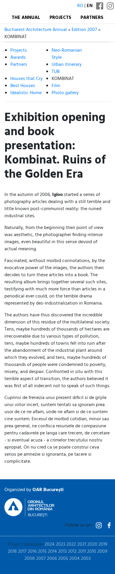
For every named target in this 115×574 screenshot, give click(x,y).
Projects (60, 18)
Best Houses (22, 86)
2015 (42, 551)
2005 (63, 558)
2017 (22, 551)
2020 (92, 544)
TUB (56, 72)
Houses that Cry (26, 79)
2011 (82, 551)
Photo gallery (65, 93)
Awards (18, 57)
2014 (52, 551)
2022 (71, 544)
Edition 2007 (84, 30)
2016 (32, 551)
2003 (86, 558)
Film (56, 86)
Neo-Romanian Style (67, 54)
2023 (60, 544)
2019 (102, 544)
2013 (62, 551)
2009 (102, 551)
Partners (91, 18)
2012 (72, 551)
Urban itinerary (67, 64)
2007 (41, 558)
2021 (81, 544)
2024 (50, 544)
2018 (12, 551)
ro (80, 6)
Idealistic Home (26, 93)
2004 (74, 558)
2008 (29, 558)
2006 (52, 558)
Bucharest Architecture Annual (35, 30)
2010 (91, 551)
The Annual (26, 18)
